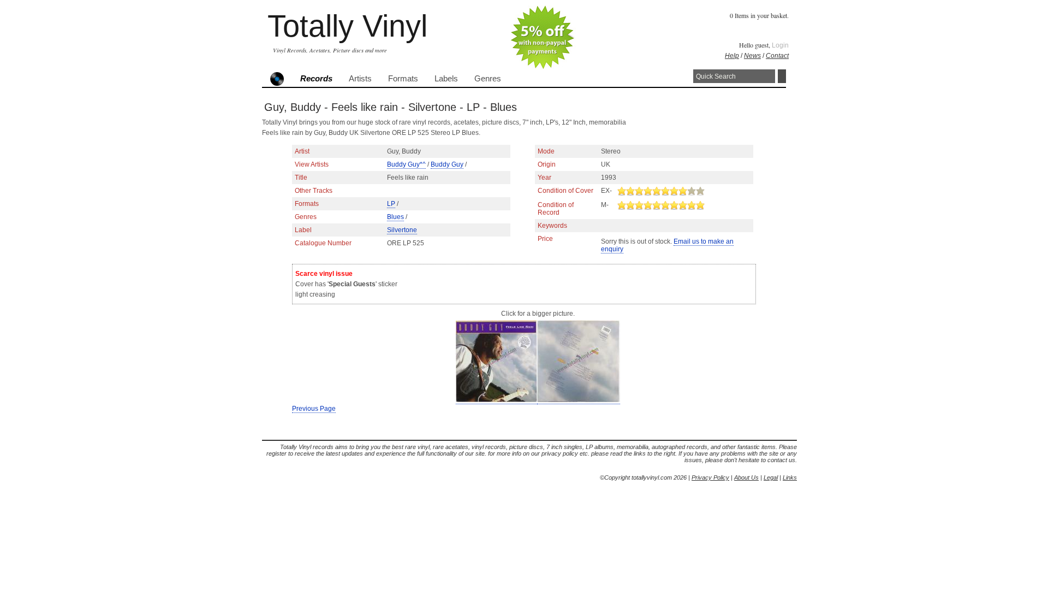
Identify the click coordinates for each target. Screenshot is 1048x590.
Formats (403, 78)
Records (316, 78)
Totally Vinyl (347, 26)
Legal (771, 477)
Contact (777, 56)
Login (780, 45)
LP (391, 204)
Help (732, 56)
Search (782, 76)
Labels (446, 78)
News (752, 56)
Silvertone (402, 230)
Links (790, 477)
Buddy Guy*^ (406, 164)
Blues (395, 217)
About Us (746, 477)
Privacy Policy (710, 477)
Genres (487, 78)
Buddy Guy (447, 164)
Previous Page (314, 408)
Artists (360, 78)
